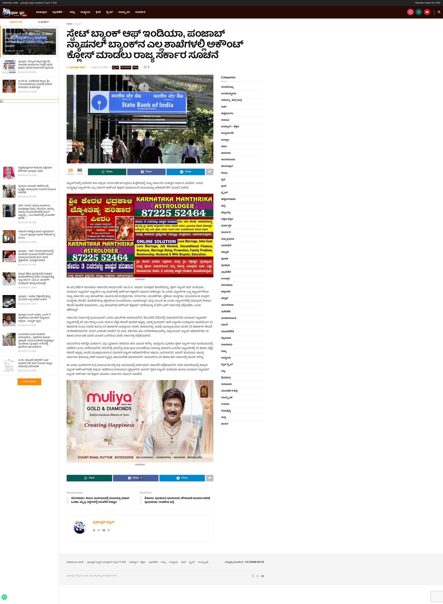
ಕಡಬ (224, 147)
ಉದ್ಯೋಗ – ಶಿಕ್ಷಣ (230, 127)
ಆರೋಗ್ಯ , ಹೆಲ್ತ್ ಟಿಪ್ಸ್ (231, 100)
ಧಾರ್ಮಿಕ (225, 232)
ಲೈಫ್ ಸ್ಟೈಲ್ (227, 365)
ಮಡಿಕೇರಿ (225, 312)
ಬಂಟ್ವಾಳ (225, 279)
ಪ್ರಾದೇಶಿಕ (57, 12)
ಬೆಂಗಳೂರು (125, 67)
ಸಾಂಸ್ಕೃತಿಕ (124, 12)
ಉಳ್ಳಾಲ (225, 140)
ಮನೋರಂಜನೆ (228, 318)
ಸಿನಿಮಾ (225, 404)
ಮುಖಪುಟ (41, 12)
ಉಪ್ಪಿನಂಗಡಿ (227, 133)
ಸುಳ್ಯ (223, 417)
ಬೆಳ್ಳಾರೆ (224, 298)
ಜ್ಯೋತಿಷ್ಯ (226, 213)
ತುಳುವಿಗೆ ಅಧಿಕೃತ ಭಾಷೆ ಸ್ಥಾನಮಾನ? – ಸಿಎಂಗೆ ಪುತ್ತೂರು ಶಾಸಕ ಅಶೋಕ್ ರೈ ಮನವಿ (36, 235)
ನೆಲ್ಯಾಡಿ (225, 252)
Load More (29, 381)
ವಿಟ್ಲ (223, 371)
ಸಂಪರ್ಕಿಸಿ (140, 12)
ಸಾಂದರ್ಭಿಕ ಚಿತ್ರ (229, 391)
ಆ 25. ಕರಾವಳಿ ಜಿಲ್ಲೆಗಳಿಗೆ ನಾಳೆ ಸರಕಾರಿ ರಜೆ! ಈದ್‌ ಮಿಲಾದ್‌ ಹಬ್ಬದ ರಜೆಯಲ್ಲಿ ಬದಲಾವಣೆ (35, 363)
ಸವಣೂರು (226, 384)
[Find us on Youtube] (427, 12)
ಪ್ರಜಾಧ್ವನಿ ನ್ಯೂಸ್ (77, 68)
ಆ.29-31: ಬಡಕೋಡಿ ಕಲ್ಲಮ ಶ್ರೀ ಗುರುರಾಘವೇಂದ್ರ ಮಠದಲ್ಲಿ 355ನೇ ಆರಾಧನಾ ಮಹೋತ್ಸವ (35, 84)
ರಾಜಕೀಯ (226, 345)
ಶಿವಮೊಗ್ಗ (225, 378)
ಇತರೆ (223, 107)
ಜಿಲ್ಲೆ (223, 206)
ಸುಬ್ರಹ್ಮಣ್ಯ (226, 411)
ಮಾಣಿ (224, 325)
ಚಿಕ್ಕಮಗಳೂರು (228, 199)
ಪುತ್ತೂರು (225, 265)
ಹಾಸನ (224, 424)
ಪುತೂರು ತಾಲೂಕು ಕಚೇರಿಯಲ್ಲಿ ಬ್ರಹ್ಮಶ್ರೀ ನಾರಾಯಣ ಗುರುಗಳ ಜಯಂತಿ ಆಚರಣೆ (37, 189)
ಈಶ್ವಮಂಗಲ (227, 114)
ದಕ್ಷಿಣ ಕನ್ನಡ (227, 219)
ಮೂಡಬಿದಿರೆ (227, 332)
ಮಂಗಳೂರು (227, 305)
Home (69, 24)
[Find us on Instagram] (410, 12)
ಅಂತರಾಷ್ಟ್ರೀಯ (228, 94)
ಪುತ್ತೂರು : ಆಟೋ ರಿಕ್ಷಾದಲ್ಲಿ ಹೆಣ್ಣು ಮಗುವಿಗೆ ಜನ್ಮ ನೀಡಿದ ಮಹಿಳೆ (34, 298)
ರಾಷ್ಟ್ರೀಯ (85, 12)
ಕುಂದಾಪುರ (227, 166)
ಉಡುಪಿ (225, 120)
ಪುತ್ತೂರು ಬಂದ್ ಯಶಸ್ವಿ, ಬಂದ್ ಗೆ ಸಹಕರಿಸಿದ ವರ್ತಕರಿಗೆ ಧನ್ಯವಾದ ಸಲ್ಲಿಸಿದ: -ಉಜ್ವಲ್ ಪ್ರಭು (34, 318)
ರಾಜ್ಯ (72, 12)
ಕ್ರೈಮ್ (109, 12)
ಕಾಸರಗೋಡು (228, 160)
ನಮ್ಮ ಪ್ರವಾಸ (227, 239)
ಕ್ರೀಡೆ (98, 12)
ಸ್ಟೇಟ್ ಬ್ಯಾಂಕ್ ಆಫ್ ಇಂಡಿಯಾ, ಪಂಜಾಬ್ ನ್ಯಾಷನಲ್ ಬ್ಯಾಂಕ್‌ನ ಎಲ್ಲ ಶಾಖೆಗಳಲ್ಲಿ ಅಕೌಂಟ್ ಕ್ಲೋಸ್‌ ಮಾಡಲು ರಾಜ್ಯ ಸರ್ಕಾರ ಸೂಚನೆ (29, 40)
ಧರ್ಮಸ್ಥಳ (226, 226)
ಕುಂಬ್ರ (224, 173)
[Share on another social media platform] (209, 172)
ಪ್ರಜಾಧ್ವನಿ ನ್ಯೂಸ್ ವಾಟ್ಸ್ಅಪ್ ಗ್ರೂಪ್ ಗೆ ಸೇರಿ (38, 3)
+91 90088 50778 (254, 562)
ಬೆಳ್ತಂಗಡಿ (225, 292)
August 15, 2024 (100, 68)
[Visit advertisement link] (29, 130)
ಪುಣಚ (224, 259)
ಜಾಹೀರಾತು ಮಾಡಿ (10, 3)
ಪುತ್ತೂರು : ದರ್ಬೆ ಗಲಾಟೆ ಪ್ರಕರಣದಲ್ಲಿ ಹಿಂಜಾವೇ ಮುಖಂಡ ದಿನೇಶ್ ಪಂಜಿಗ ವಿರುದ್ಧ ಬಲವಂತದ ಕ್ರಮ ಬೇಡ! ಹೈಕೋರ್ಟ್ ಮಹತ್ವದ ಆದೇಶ (35, 256)
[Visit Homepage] (15, 12)
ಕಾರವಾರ (226, 153)
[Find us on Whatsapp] (418, 12)
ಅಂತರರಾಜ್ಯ (227, 87)
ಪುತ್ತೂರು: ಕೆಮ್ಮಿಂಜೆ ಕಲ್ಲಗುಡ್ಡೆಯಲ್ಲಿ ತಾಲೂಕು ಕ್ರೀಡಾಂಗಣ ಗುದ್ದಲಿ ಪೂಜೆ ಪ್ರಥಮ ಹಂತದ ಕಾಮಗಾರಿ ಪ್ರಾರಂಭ (35, 65)
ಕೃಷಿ (223, 180)
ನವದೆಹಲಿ (226, 246)
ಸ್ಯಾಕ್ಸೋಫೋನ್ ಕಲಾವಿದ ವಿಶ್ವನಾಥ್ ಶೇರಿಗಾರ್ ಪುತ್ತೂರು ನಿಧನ (35, 169)
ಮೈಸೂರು (226, 338)
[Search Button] (439, 12)
